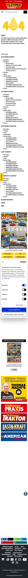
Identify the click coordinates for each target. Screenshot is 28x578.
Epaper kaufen (20, 257)
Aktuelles (6, 60)
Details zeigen (19, 305)
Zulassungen (9, 63)
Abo (7, 1)
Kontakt (8, 553)
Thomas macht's (11, 70)
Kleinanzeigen (18, 1)
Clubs (5, 74)
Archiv (5, 88)
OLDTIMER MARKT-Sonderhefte (15, 86)
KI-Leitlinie (18, 556)
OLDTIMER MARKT (11, 112)
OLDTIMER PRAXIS (11, 78)
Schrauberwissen (11, 103)
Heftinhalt (8, 253)
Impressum (17, 553)
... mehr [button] (14, 370)
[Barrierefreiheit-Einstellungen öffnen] (25, 493)
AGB (13, 554)
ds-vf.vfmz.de (5, 278)
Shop (10, 1)
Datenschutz (22, 554)
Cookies (10, 556)
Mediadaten (5, 554)
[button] (4, 539)
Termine (5, 72)
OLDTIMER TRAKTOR (12, 79)
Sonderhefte (7, 134)
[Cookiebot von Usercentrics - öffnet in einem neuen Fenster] (20, 262)
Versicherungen (10, 67)
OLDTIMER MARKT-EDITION (14, 85)
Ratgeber (6, 61)
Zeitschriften (7, 76)
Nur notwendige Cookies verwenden (14, 314)
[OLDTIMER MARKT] (14, 6)
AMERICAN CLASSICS (12, 81)
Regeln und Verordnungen (14, 65)
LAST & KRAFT (10, 83)
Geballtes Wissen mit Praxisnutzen (16, 69)
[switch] (24, 290)
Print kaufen (7, 257)
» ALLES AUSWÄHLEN (14, 309)
